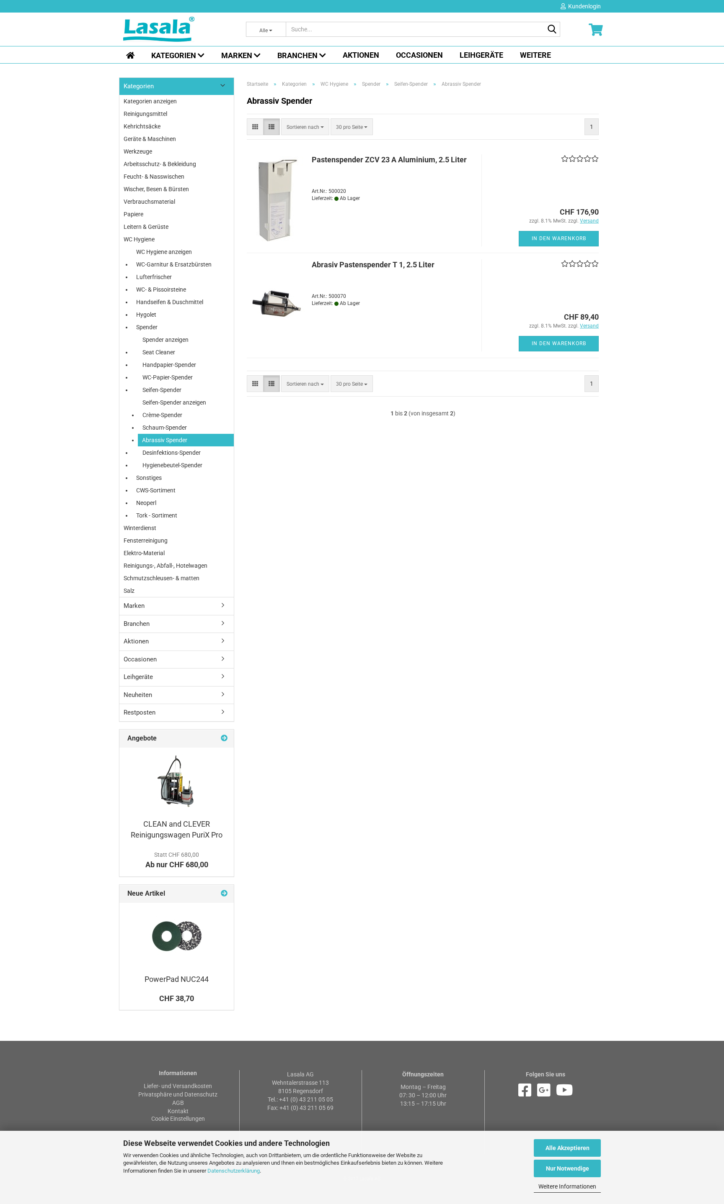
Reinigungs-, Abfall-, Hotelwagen (165, 565)
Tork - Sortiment (156, 515)
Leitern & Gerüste (146, 226)
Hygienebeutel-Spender (172, 465)
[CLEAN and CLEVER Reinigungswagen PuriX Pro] (177, 781)
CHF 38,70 (176, 998)
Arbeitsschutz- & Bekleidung (160, 164)
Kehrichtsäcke (142, 126)
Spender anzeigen (165, 339)
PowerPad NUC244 (177, 979)
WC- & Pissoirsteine (161, 289)
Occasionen (419, 55)
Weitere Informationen (567, 1186)
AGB (178, 1102)
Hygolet (146, 314)
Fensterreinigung (146, 540)
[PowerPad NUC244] (177, 936)
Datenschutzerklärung (233, 1171)
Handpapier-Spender (169, 364)
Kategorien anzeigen (150, 101)
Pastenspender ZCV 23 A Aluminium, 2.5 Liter (389, 159)
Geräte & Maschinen (150, 139)
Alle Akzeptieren (568, 1148)
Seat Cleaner (158, 352)
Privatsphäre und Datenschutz (177, 1094)
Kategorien (174, 55)
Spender (147, 327)
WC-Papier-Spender (167, 377)
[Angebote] (224, 738)
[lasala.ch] (178, 29)
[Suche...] (552, 29)
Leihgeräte (481, 55)
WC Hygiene (139, 239)
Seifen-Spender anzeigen (174, 402)
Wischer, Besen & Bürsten (156, 189)
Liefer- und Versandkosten (178, 1086)
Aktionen (361, 55)
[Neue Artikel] (224, 894)
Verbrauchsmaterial (149, 201)
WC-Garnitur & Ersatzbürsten (174, 264)
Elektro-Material (144, 553)
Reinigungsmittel (145, 113)
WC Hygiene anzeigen (164, 251)
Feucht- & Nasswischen (154, 176)
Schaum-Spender (164, 427)
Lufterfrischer (154, 277)
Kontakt (178, 1111)
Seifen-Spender (161, 390)
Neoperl (146, 503)
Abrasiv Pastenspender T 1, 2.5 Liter (373, 264)
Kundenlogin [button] (583, 6)
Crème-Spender (162, 415)
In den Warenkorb (559, 238)
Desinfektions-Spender (171, 452)
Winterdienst (140, 528)
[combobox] (305, 126)
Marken (237, 55)
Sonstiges (149, 477)
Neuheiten (138, 695)
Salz (129, 590)
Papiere (133, 214)
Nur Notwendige (567, 1168)
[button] (255, 126)
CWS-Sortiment (156, 490)
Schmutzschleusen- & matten (161, 578)
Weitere (535, 55)
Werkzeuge (138, 151)
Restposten (139, 712)
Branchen (298, 55)
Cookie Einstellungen (178, 1118)
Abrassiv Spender (164, 440)
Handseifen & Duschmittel (169, 302)
